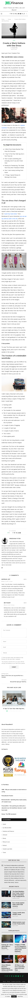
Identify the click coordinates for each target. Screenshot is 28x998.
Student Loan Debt (7, 849)
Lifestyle (5, 835)
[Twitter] (11, 13)
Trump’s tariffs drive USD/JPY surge (18, 913)
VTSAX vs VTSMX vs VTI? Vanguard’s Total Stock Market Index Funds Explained (20, 948)
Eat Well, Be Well (7, 827)
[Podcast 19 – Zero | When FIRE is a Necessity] (7, 939)
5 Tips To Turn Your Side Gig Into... (14, 708)
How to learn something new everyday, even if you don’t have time (14, 161)
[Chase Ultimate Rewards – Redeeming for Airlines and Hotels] (7, 959)
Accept (13, 996)
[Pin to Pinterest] (16, 532)
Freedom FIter (15, 47)
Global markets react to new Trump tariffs (18, 923)
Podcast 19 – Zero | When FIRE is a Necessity (7, 946)
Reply (25, 579)
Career (9, 19)
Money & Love (6, 842)
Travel (4, 852)
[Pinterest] (15, 13)
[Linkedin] (16, 13)
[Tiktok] (24, 13)
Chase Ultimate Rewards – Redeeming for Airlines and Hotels (7, 967)
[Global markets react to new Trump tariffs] (6, 924)
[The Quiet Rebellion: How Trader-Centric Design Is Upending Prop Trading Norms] (6, 894)
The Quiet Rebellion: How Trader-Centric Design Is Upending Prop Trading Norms (18, 894)
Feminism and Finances (8, 831)
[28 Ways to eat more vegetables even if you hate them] (20, 959)
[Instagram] (13, 13)
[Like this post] (10, 532)
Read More (20, 996)
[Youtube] (18, 13)
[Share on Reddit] (18, 532)
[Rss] (22, 13)
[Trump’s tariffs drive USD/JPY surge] (6, 915)
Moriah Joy (6, 579)
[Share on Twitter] (14, 532)
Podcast (5, 845)
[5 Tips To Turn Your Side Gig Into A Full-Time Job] (14, 698)
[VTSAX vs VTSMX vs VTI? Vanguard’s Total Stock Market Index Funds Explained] (20, 939)
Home (3, 19)
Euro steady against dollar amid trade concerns (18, 904)
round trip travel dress (10, 214)
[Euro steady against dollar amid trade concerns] (6, 905)
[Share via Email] (20, 532)
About (4, 981)
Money (4, 838)
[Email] (20, 13)
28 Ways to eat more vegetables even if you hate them (20, 967)
